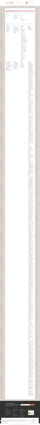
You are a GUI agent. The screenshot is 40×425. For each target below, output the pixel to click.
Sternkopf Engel (29, 319)
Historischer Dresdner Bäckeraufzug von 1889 (30, 367)
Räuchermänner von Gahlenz (30, 104)
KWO (28, 175)
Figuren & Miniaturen (23, 30)
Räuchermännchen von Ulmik (30, 326)
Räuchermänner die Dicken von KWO (30, 180)
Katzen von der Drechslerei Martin (30, 67)
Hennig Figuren (29, 128)
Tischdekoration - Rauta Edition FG (30, 230)
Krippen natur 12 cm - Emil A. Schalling (30, 84)
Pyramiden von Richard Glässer (30, 246)
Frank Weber (29, 96)
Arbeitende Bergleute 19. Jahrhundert (31, 347)
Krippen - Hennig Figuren (24, 41)
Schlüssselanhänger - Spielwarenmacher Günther (30, 311)
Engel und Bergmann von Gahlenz (31, 100)
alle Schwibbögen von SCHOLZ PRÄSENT (30, 253)
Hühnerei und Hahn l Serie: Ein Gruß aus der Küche (30, 211)
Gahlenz (28, 98)
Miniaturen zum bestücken (30, 269)
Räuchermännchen (23, 58)
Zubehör (29, 144)
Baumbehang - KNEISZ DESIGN (30, 162)
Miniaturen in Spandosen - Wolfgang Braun (31, 386)
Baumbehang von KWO (30, 177)
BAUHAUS (22, 26)
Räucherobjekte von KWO (31, 201)
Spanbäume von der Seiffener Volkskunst (30, 284)
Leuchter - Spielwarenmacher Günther (30, 302)
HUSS (28, 145)
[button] (29, 3)
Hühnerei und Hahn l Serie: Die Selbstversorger (30, 209)
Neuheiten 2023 (8, 28)
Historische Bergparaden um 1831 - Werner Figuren (31, 366)
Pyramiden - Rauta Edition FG (30, 225)
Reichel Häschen (30, 119)
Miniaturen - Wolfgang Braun (30, 385)
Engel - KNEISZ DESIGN (15, 28)
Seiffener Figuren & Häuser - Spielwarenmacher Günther (30, 315)
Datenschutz (14, 410)
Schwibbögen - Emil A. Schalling (30, 89)
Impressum (22, 18)
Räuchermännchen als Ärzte (9, 65)
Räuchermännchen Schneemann (8, 67)
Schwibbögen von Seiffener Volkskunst (30, 282)
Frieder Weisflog (29, 97)
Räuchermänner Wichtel (31, 281)
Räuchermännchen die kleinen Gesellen (30, 275)
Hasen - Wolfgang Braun (31, 382)
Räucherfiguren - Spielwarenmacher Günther (30, 306)
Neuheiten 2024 (8, 29)
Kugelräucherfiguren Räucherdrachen (30, 266)
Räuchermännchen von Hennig (30, 136)
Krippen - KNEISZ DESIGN (24, 42)
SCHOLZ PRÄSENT (29, 252)
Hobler (28, 142)
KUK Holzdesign (29, 174)
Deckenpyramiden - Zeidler (30, 390)
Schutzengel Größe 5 (30, 117)
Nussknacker (7, 396)
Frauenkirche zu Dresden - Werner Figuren (31, 357)
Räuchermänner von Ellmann (30, 158)
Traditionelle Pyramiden (30, 29)
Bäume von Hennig (30, 131)
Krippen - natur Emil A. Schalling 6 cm (23, 36)
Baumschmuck (22, 28)
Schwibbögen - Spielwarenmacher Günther (30, 313)
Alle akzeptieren (33, 419)
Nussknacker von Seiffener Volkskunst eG (30, 270)
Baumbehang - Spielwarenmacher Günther (30, 290)
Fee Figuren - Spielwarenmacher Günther (30, 293)
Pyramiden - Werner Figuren (30, 370)
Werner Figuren (29, 345)
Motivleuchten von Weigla (30, 343)
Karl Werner (29, 152)
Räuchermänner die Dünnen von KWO (30, 183)
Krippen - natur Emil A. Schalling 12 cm (23, 37)
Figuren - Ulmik (30, 321)
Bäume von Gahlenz (30, 99)
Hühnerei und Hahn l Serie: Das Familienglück (31, 207)
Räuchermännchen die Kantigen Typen (30, 273)
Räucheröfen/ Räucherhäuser (7, 69)
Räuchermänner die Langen (30, 280)
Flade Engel (29, 92)
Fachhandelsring (29, 90)
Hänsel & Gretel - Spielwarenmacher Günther (30, 297)
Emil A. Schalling (29, 77)
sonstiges (29, 203)
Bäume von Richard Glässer (30, 235)
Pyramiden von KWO (30, 193)
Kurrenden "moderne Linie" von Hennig (30, 134)
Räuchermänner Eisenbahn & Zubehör (30, 186)
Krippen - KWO (22, 43)
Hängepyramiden (29, 27)
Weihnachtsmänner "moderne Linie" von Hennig (30, 141)
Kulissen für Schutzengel (31, 118)
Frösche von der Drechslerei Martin (30, 76)
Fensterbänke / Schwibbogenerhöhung (15, 66)
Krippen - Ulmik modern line (23, 50)
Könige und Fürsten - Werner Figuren (30, 369)
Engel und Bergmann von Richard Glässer (31, 237)
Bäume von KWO (30, 197)
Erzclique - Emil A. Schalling (30, 81)
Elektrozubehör (22, 63)
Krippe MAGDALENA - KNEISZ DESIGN (30, 166)
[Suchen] (26, 2)
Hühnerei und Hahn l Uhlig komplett (30, 218)
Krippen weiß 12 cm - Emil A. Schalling (30, 86)
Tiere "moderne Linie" (30, 139)
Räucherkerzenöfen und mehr (31, 149)
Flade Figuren (29, 91)
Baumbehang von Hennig (31, 130)
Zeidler (28, 389)
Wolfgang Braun (29, 377)
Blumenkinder (22, 31)
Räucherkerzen (22, 67)
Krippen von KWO (30, 196)
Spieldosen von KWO (30, 202)
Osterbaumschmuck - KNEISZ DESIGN (30, 170)
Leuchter (21, 53)
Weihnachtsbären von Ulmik (30, 328)
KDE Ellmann (29, 153)
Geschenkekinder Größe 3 (31, 115)
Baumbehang (29, 122)
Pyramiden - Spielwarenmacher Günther (30, 304)
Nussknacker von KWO (30, 195)
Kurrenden (22, 52)
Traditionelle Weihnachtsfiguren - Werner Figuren (30, 376)
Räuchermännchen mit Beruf (9, 66)
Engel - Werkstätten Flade (16, 29)
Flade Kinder (29, 93)
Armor (29, 114)
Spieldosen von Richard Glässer (30, 251)
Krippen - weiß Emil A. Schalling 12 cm (23, 39)
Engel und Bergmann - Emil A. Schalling (30, 79)
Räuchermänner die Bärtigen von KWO (30, 182)
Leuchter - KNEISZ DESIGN (30, 168)
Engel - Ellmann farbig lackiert (15, 27)
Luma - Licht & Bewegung (30, 204)
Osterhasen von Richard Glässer (31, 244)
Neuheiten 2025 (8, 30)
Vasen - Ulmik (29, 327)
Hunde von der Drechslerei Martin (30, 65)
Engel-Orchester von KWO (30, 191)
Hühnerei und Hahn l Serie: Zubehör (30, 216)
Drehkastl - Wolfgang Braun (30, 379)
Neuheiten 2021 (8, 26)
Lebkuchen (22, 64)
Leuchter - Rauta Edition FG (31, 224)
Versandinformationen (15, 18)
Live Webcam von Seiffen (8, 410)
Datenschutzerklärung (16, 404)
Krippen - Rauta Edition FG (23, 44)
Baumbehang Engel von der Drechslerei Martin (30, 64)
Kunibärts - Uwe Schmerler (30, 338)
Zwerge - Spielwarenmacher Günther (30, 318)
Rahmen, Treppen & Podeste (30, 200)
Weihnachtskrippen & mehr (30, 333)
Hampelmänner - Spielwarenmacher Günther (30, 295)
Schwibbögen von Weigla (31, 344)
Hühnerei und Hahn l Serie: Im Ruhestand (30, 213)
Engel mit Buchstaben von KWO (30, 189)
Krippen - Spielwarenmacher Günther (23, 46)
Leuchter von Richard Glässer (30, 241)
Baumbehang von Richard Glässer (30, 233)
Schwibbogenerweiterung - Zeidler (31, 395)
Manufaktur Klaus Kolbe (30, 205)
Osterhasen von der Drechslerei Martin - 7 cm (31, 70)
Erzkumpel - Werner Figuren (30, 356)
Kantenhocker (7, 63)
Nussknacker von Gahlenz (30, 102)
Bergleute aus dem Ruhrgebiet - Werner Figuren (30, 351)
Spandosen (22, 59)
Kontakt (33, 0)
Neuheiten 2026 (8, 31)
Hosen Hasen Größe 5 (30, 120)
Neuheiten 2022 (8, 27)
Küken (22, 56)
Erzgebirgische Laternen (31, 264)
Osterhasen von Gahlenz (31, 103)
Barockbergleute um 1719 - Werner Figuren (30, 349)
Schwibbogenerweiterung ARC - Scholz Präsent (31, 259)
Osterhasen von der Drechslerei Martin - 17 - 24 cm (31, 74)
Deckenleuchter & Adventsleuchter (30, 262)
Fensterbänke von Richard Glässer (30, 238)
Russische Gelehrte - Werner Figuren (30, 372)
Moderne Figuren (23, 32)
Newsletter (14, 19)
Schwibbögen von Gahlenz (30, 106)
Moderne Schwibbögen (15, 65)
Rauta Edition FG (29, 219)
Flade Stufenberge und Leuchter (30, 94)
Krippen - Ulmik (30, 322)
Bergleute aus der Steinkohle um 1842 (30, 352)
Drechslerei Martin (30, 62)
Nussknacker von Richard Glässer (31, 243)
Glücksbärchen (30, 121)
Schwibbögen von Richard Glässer (30, 249)
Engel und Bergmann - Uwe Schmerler (30, 336)
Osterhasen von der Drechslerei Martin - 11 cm (30, 72)
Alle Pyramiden (29, 26)
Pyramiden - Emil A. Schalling (30, 87)
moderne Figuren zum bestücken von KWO (30, 178)
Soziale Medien (29, 0)
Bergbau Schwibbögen (15, 63)
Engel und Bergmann (23, 29)
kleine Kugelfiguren (30, 265)
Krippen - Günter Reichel (23, 40)
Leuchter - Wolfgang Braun (30, 383)
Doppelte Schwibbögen (15, 64)
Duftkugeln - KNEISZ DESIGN (30, 163)
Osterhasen (22, 57)
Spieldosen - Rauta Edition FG (30, 228)
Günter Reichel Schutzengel (30, 113)
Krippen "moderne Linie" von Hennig (31, 132)
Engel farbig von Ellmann (31, 156)
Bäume (21, 27)
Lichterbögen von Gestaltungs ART (30, 108)
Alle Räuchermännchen (8, 62)
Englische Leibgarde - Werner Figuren (30, 354)
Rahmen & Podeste (22, 66)
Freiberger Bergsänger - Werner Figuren (30, 359)
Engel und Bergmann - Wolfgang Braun (30, 381)
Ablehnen (34, 422)
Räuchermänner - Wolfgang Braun (30, 388)
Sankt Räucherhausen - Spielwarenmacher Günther (30, 308)
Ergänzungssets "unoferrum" (30, 331)
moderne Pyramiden (30, 28)
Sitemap (21, 17)
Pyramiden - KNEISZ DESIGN (30, 172)
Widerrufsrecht (14, 416)
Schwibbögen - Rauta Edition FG (30, 227)
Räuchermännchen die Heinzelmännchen (30, 272)
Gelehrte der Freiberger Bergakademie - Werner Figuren (30, 361)
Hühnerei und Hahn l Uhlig (23, 55)
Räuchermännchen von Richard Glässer (30, 248)
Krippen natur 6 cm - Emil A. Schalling (30, 83)
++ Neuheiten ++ (30, 78)
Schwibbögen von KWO (30, 194)
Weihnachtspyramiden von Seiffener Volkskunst (31, 285)
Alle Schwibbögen (15, 62)
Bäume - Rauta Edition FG (31, 221)
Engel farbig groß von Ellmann (30, 155)
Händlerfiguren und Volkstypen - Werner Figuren (30, 363)
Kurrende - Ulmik (30, 323)
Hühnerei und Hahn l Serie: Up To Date (30, 215)
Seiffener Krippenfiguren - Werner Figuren (31, 373)
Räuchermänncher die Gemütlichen (30, 278)
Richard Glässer (29, 231)
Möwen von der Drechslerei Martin (30, 68)
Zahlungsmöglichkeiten (15, 17)
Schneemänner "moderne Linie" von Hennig (30, 138)
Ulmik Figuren (29, 320)
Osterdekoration (22, 54)
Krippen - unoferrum (23, 51)
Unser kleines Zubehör (30, 95)
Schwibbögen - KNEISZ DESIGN (30, 173)
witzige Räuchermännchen (9, 70)
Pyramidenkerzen (22, 65)
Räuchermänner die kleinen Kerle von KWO (30, 185)
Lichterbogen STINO (30, 256)
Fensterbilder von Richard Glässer (30, 240)
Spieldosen (22, 60)
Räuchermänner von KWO (30, 188)
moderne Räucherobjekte (9, 64)
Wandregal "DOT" (30, 332)
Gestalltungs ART (29, 107)
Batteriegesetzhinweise (23, 19)
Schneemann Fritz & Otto (31, 143)
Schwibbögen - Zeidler (30, 393)
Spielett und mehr (30, 150)
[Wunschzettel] (30, 3)
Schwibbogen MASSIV (30, 257)
